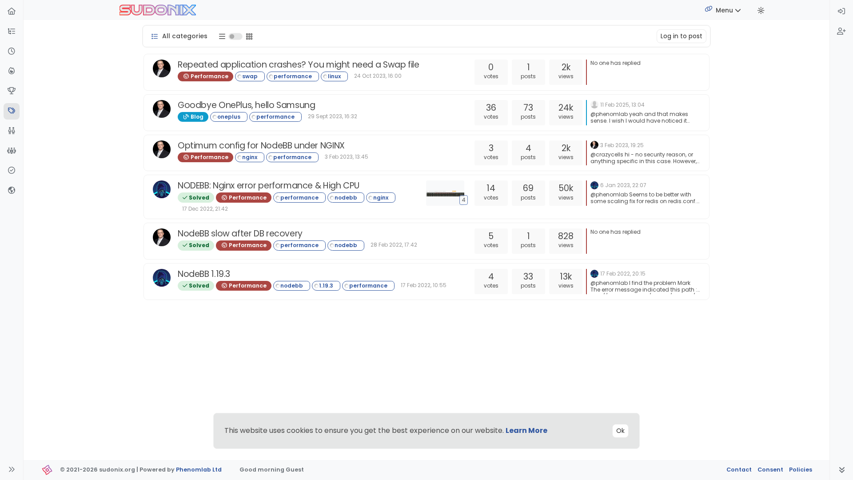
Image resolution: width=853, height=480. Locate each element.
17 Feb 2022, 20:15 (623, 273)
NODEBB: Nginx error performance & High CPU (268, 186)
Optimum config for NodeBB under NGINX (261, 146)
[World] (12, 191)
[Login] (841, 12)
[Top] (12, 91)
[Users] (12, 131)
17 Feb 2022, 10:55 (423, 285)
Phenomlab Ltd (199, 469)
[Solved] (12, 171)
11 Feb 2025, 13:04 (622, 104)
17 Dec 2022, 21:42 (205, 208)
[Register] (841, 32)
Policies (800, 469)
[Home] (12, 12)
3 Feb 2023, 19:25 (622, 145)
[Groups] (12, 151)
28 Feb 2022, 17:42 (394, 244)
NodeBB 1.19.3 (204, 274)
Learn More (526, 430)
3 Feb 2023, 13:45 (346, 156)
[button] (12, 32)
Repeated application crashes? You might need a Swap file (298, 65)
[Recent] (12, 52)
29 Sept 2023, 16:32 (332, 116)
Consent (770, 469)
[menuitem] (841, 12)
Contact (739, 469)
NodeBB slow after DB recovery (240, 234)
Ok (620, 430)
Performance (208, 76)
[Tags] (12, 111)
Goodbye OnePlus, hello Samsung (246, 105)
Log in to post (681, 36)
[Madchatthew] (594, 104)
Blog (196, 116)
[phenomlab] (162, 68)
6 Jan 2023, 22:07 (623, 185)
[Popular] (12, 71)
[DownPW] (162, 189)
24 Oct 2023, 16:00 (378, 76)
